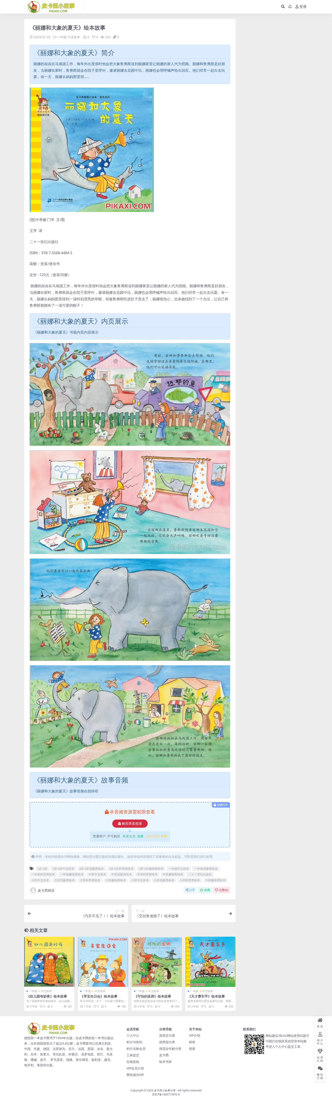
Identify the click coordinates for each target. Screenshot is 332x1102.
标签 (192, 1042)
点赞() (223, 890)
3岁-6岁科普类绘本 (121, 869)
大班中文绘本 (40, 880)
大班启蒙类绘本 (64, 880)
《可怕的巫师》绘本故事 (152, 996)
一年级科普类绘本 (43, 874)
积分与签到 (134, 1042)
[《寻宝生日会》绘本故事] (103, 962)
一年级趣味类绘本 (72, 874)
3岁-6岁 (42, 869)
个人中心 (132, 1035)
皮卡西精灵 (46, 890)
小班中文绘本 (140, 880)
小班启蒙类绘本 (164, 880)
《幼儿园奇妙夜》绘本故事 (46, 996)
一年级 (62, 37)
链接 (192, 1048)
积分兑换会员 (135, 1048)
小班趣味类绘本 (215, 880)
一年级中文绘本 (178, 869)
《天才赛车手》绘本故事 (206, 996)
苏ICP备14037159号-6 (166, 1094)
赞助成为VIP (135, 1075)
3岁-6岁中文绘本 (63, 869)
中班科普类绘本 (147, 874)
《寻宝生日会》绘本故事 (98, 996)
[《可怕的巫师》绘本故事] (157, 962)
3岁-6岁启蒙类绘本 (91, 869)
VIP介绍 (194, 1035)
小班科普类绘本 (190, 880)
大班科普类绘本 (90, 880)
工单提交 (132, 1055)
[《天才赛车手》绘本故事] (210, 962)
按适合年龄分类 (170, 1048)
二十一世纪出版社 (200, 874)
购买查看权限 (132, 823)
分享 (192, 890)
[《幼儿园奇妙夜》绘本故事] (49, 962)
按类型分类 (167, 1042)
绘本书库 (165, 1061)
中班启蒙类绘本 (121, 874)
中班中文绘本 (97, 874)
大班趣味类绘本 (115, 880)
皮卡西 (164, 1055)
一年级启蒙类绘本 (206, 869)
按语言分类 (167, 1035)
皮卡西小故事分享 (165, 1090)
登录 (303, 7)
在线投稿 (132, 1061)
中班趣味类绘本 (173, 874)
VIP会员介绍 (135, 1068)
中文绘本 (74, 37)
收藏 (207, 890)
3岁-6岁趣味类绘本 (151, 869)
